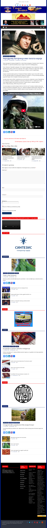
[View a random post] (43, 27)
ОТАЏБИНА (22, 472)
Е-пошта (4, 194)
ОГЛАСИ (22, 488)
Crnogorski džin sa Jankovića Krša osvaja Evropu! (18, 425)
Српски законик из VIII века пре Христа (14, 138)
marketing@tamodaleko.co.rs (8, 471)
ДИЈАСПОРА (22, 470)
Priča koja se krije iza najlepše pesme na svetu (37, 158)
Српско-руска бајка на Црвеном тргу (23, 157)
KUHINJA (5, 273)
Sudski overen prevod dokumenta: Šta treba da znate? (21, 361)
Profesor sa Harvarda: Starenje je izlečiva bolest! (20, 300)
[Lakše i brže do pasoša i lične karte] (6, 367)
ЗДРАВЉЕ (22, 482)
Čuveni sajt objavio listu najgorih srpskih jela (19, 450)
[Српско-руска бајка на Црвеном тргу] (23, 148)
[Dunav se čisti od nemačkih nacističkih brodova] (9, 148)
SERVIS (17, 346)
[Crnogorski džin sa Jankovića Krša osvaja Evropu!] (23, 409)
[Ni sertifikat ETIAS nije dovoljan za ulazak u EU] (6, 373)
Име (3, 187)
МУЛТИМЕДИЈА (23, 478)
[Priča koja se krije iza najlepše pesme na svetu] (38, 148)
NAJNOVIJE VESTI (6, 56)
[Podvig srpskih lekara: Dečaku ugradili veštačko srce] (6, 293)
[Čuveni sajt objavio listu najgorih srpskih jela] (6, 449)
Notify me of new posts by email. (9, 210)
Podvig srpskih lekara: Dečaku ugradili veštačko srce (21, 294)
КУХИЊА (22, 484)
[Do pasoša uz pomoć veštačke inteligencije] (23, 332)
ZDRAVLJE (16, 273)
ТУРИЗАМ (22, 480)
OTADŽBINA (13, 56)
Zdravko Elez (12, 60)
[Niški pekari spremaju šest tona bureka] (6, 436)
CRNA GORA (6, 422)
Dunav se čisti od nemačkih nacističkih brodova (8, 158)
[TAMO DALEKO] (3, 27)
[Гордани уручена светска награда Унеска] (6, 287)
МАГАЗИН (22, 474)
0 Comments (24, 60)
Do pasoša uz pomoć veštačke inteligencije (16, 348)
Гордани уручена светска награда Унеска (19, 287)
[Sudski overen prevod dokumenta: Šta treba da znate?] (6, 360)
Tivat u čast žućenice (9, 275)
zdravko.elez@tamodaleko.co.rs (8, 472)
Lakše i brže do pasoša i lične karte (17, 367)
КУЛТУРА (22, 476)
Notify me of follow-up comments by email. (11, 206)
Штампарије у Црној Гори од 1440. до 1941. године (29, 141)
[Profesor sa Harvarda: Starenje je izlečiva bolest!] (6, 300)
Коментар (4, 170)
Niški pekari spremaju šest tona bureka (18, 437)
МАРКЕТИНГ (22, 486)
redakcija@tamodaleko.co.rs (7, 470)
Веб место (4, 201)
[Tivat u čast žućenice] (23, 259)
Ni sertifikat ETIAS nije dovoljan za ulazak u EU (20, 374)
